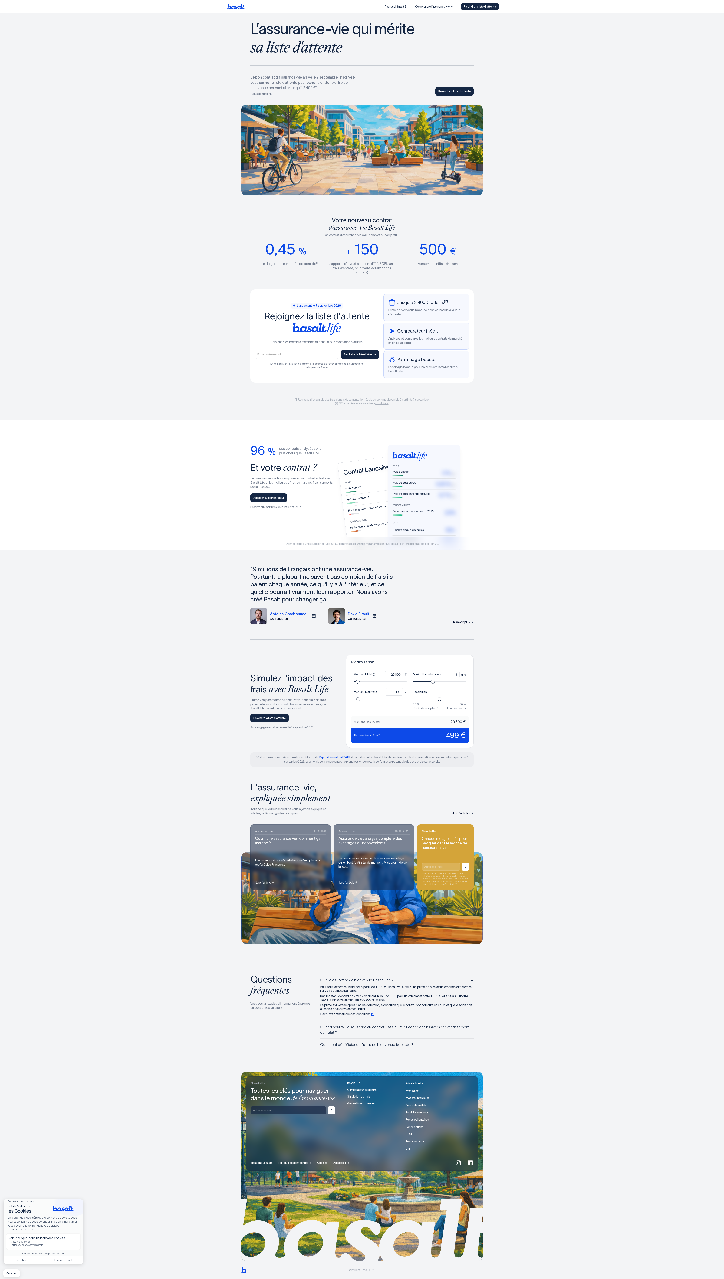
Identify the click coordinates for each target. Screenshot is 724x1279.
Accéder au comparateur (268, 497)
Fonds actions (414, 1126)
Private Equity (414, 1083)
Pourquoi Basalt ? (395, 6)
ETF (408, 1148)
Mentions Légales (261, 1162)
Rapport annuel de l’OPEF (334, 757)
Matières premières (417, 1097)
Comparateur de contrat (362, 1089)
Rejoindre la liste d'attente (480, 6)
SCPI (409, 1134)
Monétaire (412, 1090)
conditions (382, 403)
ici (372, 1014)
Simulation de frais (358, 1096)
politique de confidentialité (442, 884)
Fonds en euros (415, 1141)
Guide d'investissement (361, 1103)
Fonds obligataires (417, 1119)
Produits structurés (418, 1112)
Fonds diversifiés (416, 1105)
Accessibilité (341, 1162)
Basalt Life (353, 1082)
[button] (434, 6)
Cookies (322, 1162)
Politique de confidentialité (294, 1162)
